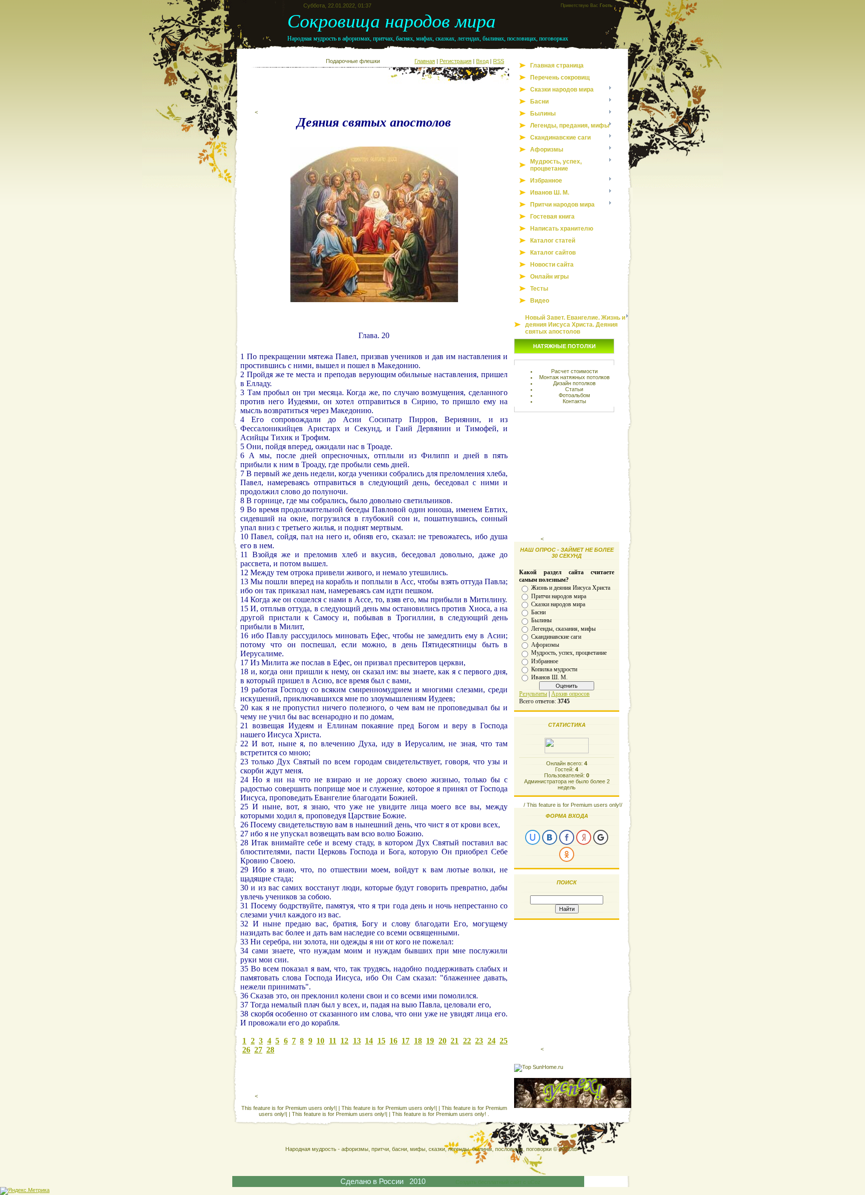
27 (258, 1049)
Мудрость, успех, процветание (569, 652)
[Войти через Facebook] (566, 837)
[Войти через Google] (600, 837)
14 (369, 1040)
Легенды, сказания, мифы (563, 628)
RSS (498, 61)
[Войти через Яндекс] (583, 837)
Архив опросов (570, 693)
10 (320, 1040)
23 (479, 1040)
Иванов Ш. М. (549, 677)
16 (393, 1040)
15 (381, 1040)
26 (246, 1049)
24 (492, 1040)
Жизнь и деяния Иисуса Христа (570, 587)
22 (467, 1040)
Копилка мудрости (554, 669)
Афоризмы (545, 644)
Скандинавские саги (556, 636)
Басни (538, 612)
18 (418, 1040)
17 (405, 1040)
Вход (482, 61)
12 (344, 1040)
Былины (541, 620)
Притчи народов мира (558, 595)
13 (357, 1040)
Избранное (544, 660)
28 (270, 1049)
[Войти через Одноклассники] (566, 854)
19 (430, 1040)
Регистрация (456, 61)
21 (455, 1040)
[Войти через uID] (532, 837)
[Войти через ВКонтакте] (549, 837)
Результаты (533, 693)
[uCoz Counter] (567, 751)
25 (504, 1040)
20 (443, 1040)
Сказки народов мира (558, 604)
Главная (424, 61)
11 (332, 1040)
